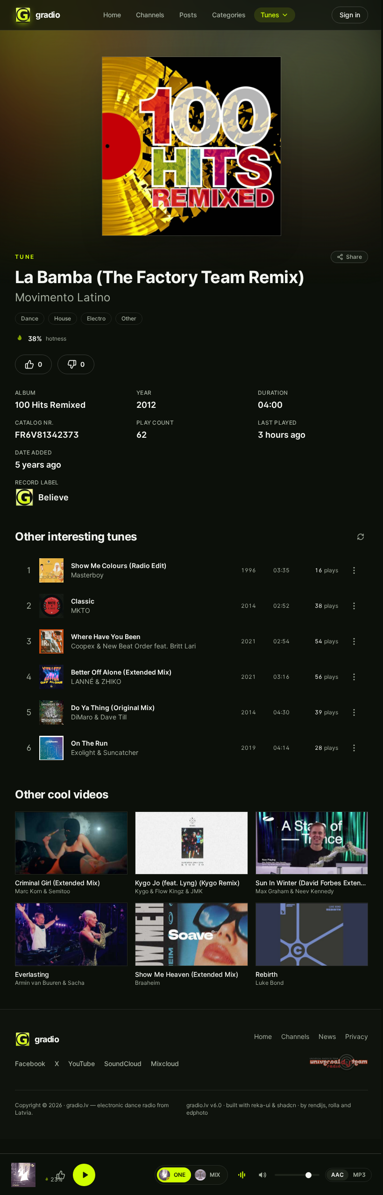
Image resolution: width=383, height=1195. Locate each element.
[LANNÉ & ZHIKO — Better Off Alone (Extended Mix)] (191, 677)
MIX (209, 1174)
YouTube (81, 1063)
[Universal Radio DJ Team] (339, 1062)
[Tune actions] (354, 570)
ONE (174, 1174)
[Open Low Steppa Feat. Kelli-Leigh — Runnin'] (23, 1175)
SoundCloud (123, 1063)
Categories (229, 15)
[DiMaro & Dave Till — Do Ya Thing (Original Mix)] (191, 712)
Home (112, 15)
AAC (337, 1174)
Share (354, 256)
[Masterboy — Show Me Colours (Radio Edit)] (191, 570)
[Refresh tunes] (360, 536)
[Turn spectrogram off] (242, 1175)
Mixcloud (165, 1063)
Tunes (270, 15)
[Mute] (262, 1175)
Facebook (30, 1063)
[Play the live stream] (84, 1175)
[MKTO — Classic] (191, 606)
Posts (188, 15)
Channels (150, 15)
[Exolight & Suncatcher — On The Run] (191, 748)
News (327, 1036)
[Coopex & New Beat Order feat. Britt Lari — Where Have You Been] (191, 641)
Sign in (350, 15)
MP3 (359, 1174)
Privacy (356, 1036)
